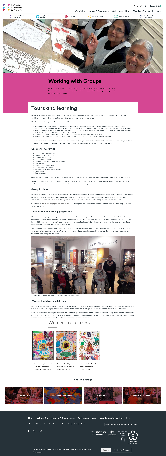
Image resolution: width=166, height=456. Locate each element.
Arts (128, 418)
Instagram (40, 431)
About (30, 424)
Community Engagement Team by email (56, 204)
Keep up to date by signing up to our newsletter (121, 424)
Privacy (38, 424)
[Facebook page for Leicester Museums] (134, 6)
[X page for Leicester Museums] (137, 6)
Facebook (28, 431)
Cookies (56, 424)
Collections (83, 418)
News (94, 418)
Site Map (84, 424)
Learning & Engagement (63, 418)
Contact (47, 424)
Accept (106, 450)
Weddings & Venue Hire (111, 418)
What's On (42, 418)
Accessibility (66, 424)
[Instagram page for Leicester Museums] (141, 6)
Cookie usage (37, 452)
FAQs (75, 424)
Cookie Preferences (122, 450)
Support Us (154, 6)
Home (31, 418)
